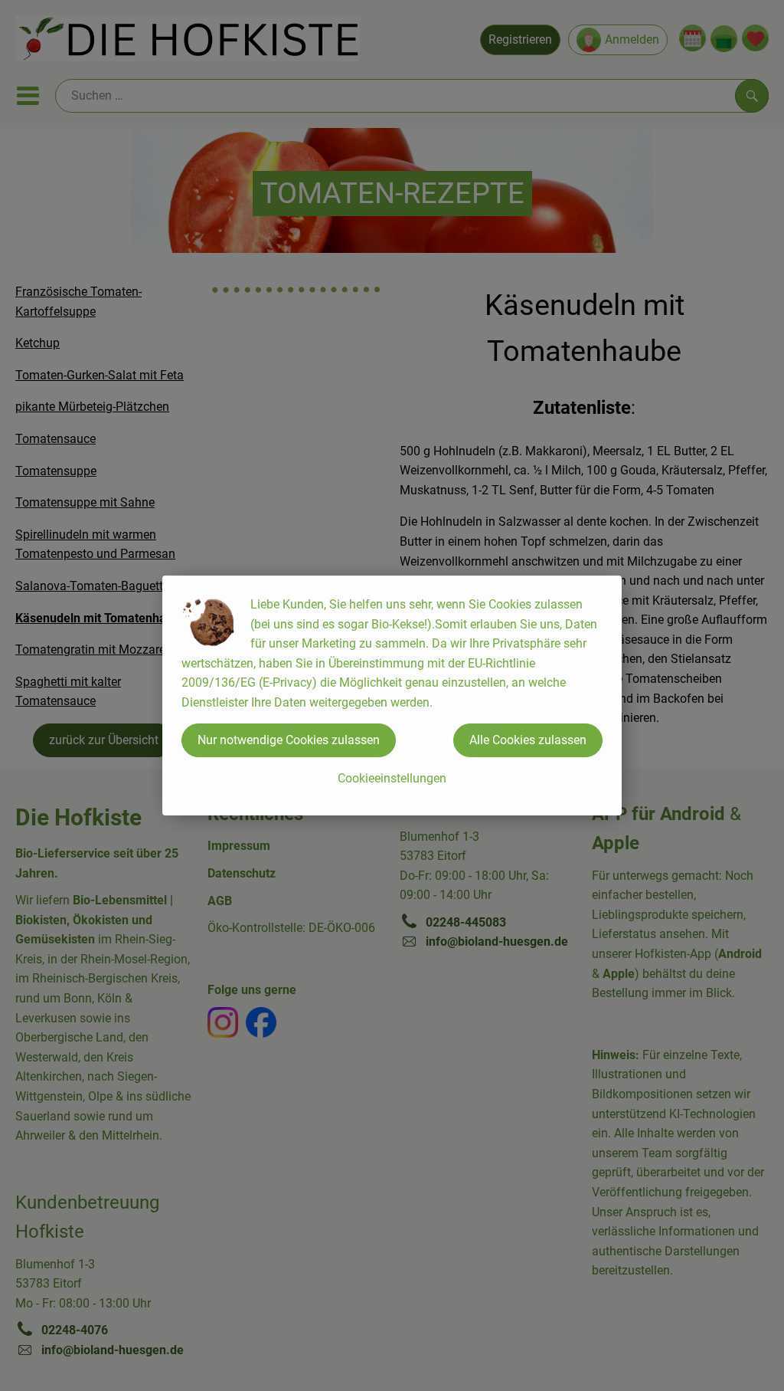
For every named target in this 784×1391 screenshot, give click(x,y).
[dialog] (392, 695)
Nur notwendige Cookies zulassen (289, 740)
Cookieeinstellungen (392, 778)
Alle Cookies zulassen (527, 740)
